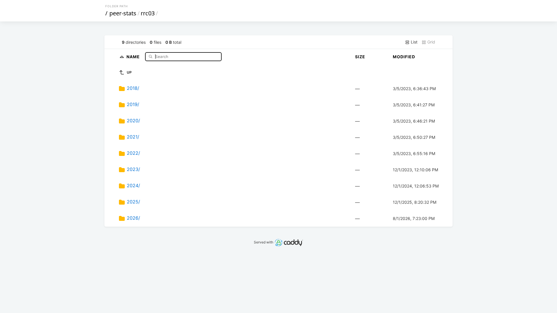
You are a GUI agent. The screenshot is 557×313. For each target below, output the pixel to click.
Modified (404, 56)
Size (360, 56)
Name (133, 56)
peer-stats (122, 13)
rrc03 (148, 13)
